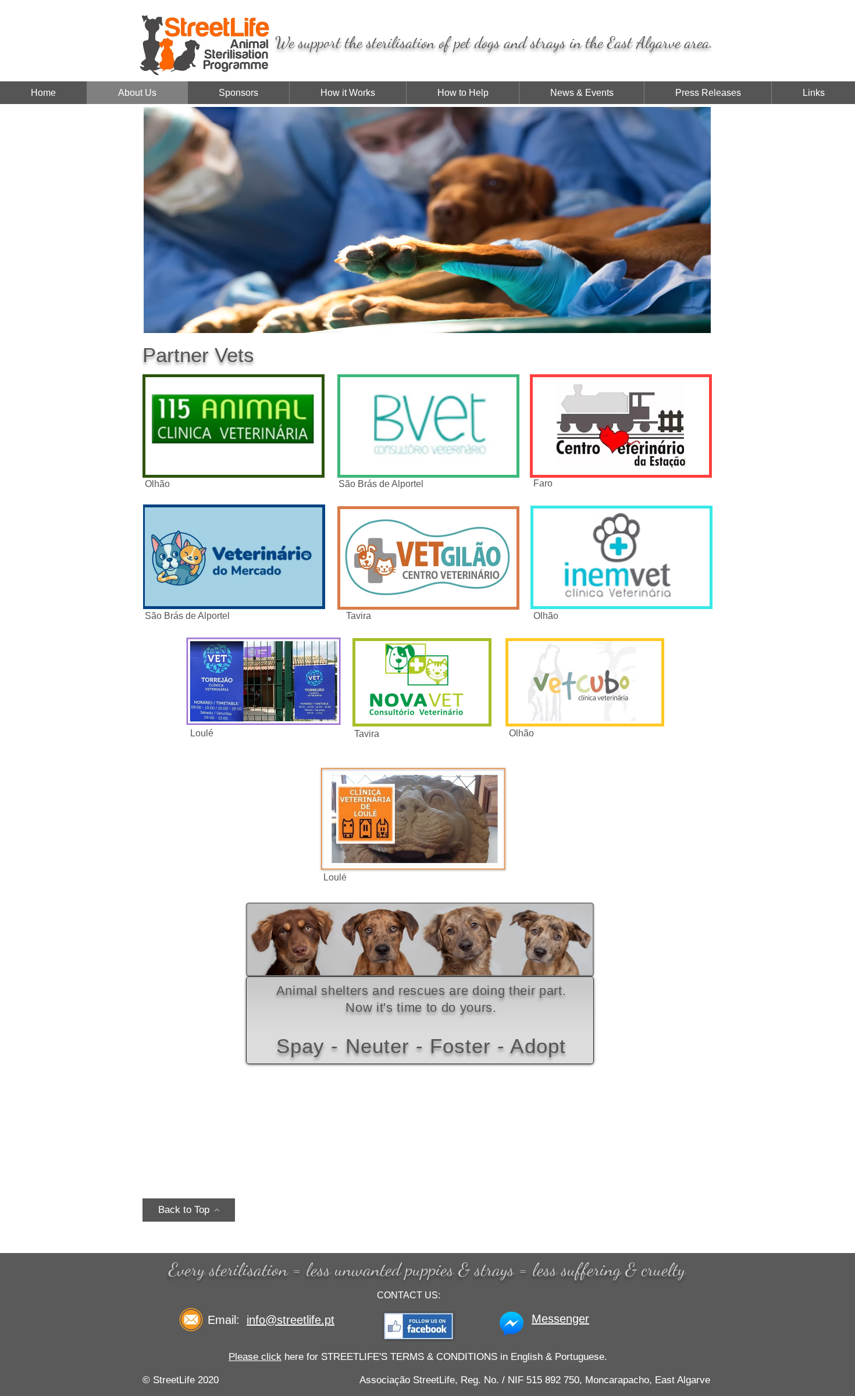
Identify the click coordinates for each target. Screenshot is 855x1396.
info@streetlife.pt (290, 1319)
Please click (255, 1356)
